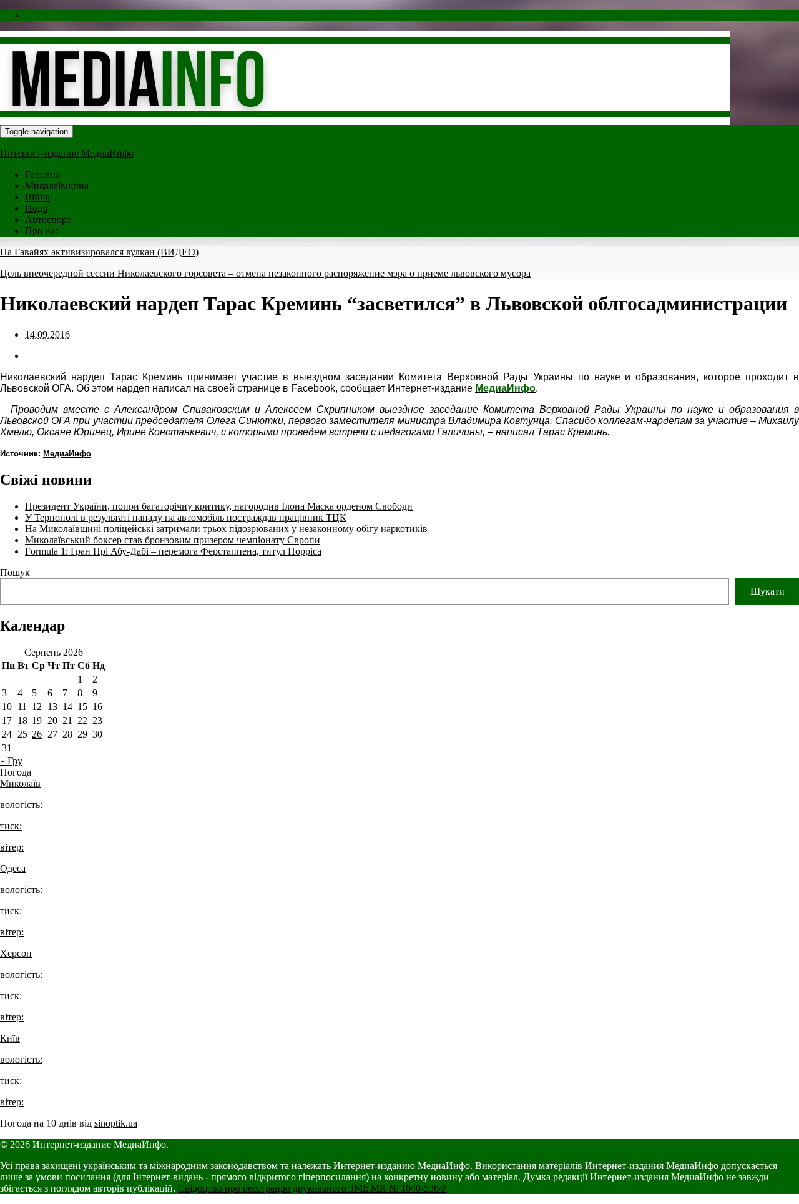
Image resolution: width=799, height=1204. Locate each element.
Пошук (15, 572)
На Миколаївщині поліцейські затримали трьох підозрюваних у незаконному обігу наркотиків (226, 528)
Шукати (767, 591)
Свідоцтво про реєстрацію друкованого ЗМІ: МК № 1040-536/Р (312, 1188)
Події (36, 208)
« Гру (11, 761)
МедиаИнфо (67, 453)
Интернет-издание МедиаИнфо (67, 153)
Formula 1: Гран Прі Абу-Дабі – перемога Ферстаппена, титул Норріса (173, 551)
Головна (42, 174)
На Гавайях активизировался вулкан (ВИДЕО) (99, 252)
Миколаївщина (57, 185)
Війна (37, 197)
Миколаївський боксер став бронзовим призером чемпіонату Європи (172, 540)
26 (37, 734)
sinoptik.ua (115, 1123)
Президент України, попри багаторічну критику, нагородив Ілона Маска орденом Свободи (219, 506)
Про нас (42, 230)
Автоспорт (48, 219)
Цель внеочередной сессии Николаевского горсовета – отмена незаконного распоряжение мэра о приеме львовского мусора (265, 273)
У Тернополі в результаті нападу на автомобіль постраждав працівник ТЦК (185, 517)
